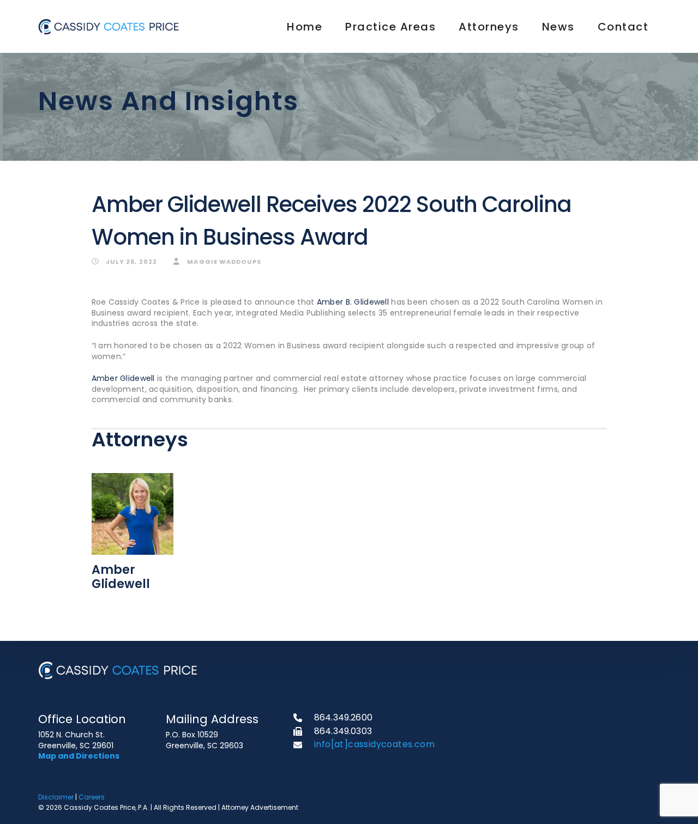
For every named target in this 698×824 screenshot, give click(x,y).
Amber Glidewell (123, 378)
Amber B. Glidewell (352, 301)
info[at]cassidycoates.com (374, 744)
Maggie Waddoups (223, 261)
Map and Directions (78, 755)
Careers (92, 797)
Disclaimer (56, 797)
